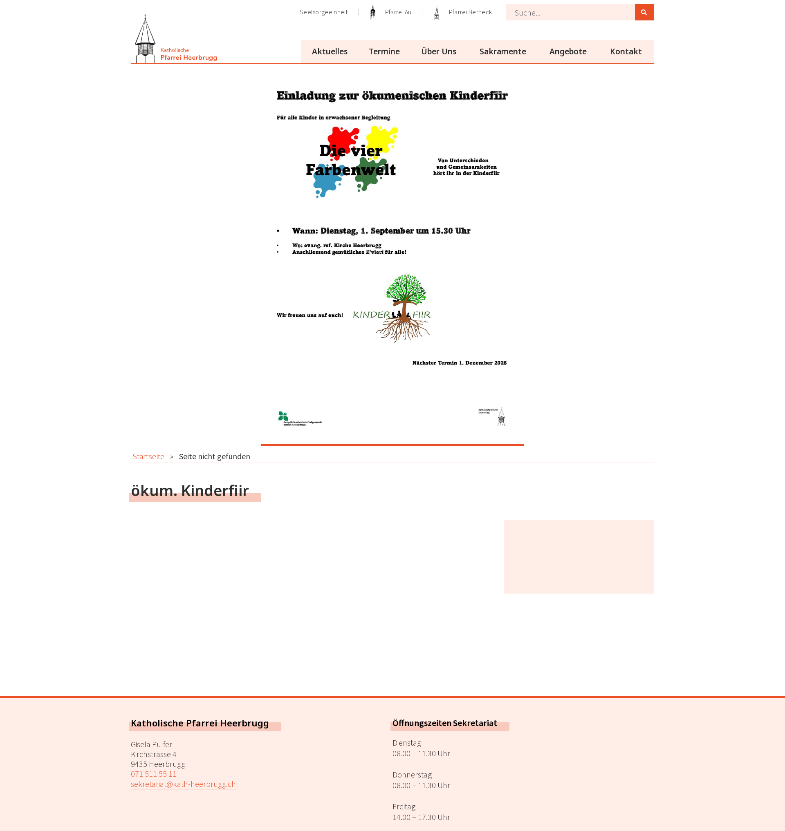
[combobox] (570, 12)
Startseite (148, 456)
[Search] (644, 12)
